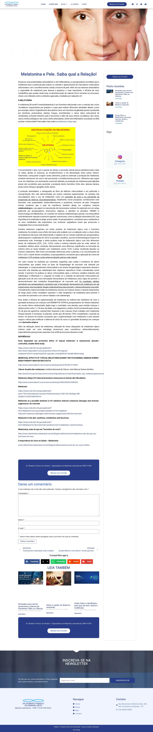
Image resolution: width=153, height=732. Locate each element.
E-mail (21, 528)
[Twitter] (141, 4)
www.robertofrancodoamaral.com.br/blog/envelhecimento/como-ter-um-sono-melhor (54, 445)
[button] (32, 561)
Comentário (23, 493)
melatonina (62, 121)
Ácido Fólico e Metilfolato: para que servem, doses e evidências (86, 605)
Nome (21, 520)
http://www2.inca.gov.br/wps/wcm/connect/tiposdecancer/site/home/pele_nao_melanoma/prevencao (61, 374)
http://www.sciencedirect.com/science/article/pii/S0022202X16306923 (48, 382)
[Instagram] (137, 4)
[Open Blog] (66, 4)
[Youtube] (145, 4)
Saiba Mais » (22, 614)
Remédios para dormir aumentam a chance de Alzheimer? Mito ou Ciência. (30, 606)
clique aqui (71, 121)
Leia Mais (118, 98)
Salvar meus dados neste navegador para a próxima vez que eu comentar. (49, 536)
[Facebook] (133, 4)
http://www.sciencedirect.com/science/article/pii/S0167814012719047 (48, 365)
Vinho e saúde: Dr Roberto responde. (122, 104)
